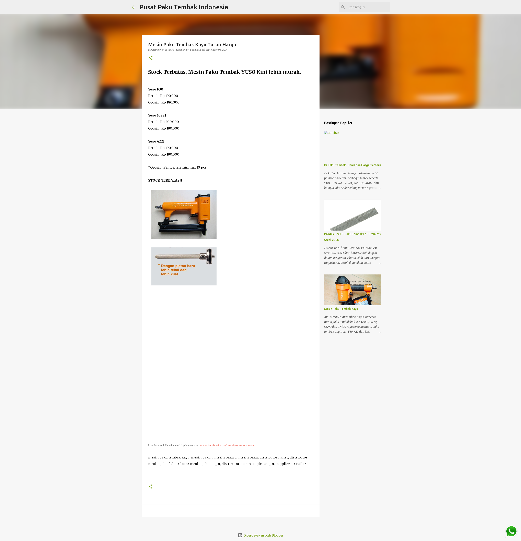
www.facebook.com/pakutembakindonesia (227, 445)
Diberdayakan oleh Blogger (263, 535)
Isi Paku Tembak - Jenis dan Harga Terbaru (352, 165)
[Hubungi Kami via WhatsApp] (511, 532)
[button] (150, 58)
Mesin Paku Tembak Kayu (341, 308)
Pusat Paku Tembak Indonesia (183, 7)
